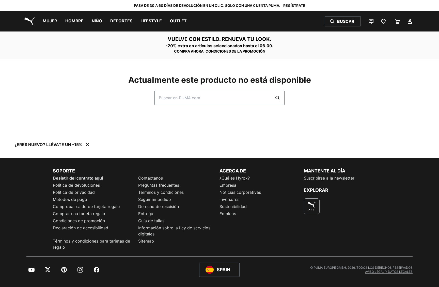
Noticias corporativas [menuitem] (240, 192)
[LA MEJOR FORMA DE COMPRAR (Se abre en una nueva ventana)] (312, 206)
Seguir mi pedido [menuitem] (154, 199)
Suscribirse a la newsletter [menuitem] (329, 178)
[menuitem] (50, 21)
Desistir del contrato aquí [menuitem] (78, 178)
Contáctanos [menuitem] (150, 178)
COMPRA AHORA (188, 51)
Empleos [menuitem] (228, 213)
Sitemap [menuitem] (146, 241)
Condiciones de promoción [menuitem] (79, 220)
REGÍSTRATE (294, 5)
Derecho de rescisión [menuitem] (158, 206)
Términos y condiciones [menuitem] (161, 192)
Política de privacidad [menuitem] (74, 192)
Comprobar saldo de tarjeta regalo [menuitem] (86, 206)
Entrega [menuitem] (145, 213)
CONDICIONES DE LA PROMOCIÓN (235, 51)
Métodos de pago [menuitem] (70, 199)
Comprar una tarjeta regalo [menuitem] (79, 213)
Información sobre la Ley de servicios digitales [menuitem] (174, 230)
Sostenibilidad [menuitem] (233, 206)
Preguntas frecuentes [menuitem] (158, 185)
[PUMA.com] (28, 21)
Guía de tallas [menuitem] (151, 220)
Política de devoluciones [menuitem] (76, 185)
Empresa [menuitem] (228, 185)
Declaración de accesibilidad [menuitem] (80, 227)
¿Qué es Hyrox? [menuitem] (235, 178)
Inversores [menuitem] (229, 199)
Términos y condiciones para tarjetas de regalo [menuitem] (91, 244)
